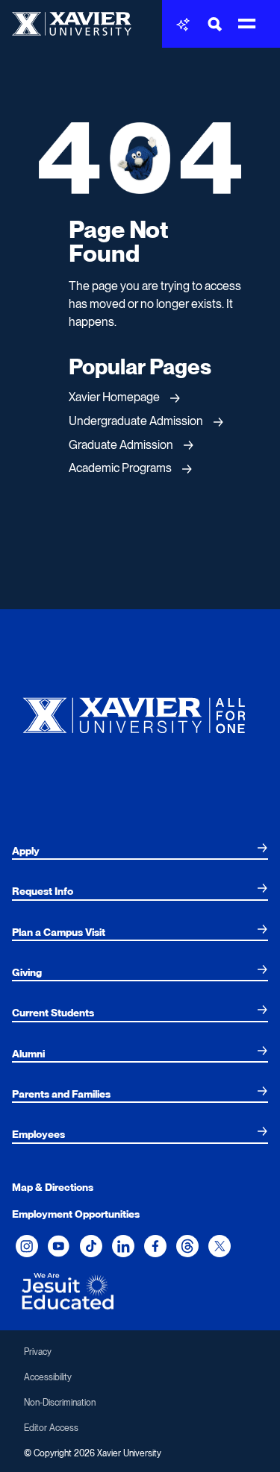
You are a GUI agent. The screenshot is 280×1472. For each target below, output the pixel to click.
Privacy (38, 1352)
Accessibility (48, 1377)
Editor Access (51, 1428)
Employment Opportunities (76, 1214)
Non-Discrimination (60, 1402)
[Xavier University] (140, 712)
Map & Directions (52, 1187)
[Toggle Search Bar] (215, 24)
